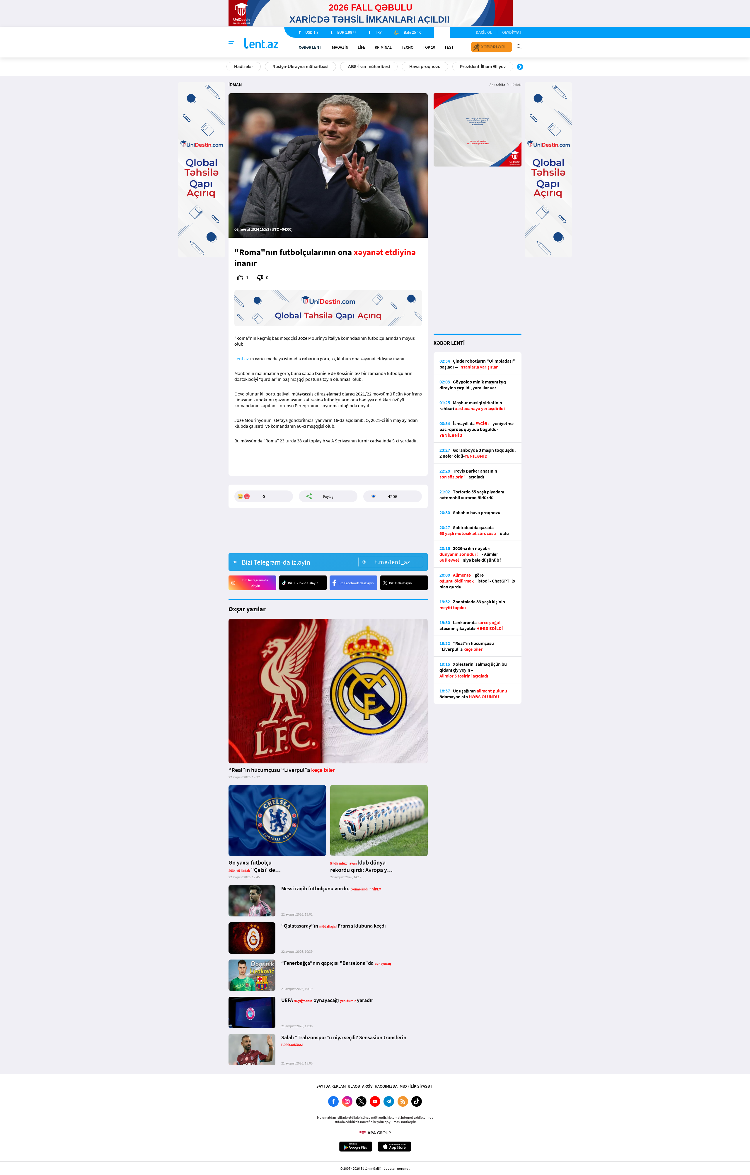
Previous (229, 67)
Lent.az (241, 358)
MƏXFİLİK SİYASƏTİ (417, 1086)
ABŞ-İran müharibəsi (369, 66)
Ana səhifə (497, 84)
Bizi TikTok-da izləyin (303, 583)
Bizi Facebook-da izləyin (356, 583)
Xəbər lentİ (311, 47)
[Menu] (231, 44)
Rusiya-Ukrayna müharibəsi (300, 66)
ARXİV (367, 1086)
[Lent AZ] (261, 44)
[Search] (519, 46)
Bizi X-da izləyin (400, 583)
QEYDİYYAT (511, 32)
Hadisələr (243, 66)
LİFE (361, 47)
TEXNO (407, 47)
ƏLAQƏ (354, 1086)
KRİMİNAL (383, 47)
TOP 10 (429, 47)
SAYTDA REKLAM (331, 1086)
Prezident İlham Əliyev (483, 66)
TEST (449, 47)
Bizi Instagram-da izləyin (255, 583)
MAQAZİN (340, 47)
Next (520, 67)
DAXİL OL (484, 32)
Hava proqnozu (425, 66)
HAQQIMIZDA (386, 1086)
